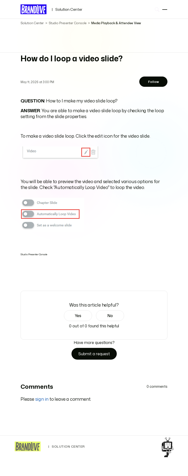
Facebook (23, 276)
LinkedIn (37, 276)
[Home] (28, 446)
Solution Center (67, 9)
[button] (78, 315)
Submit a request (94, 353)
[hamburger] (165, 9)
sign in (42, 399)
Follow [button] (153, 81)
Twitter (30, 277)
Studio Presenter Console (67, 23)
